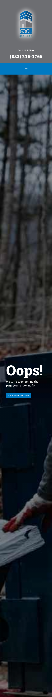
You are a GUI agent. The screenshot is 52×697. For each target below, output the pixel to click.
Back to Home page (18, 395)
